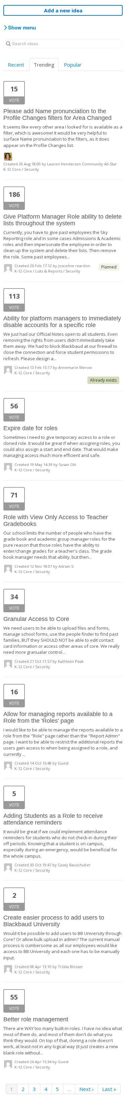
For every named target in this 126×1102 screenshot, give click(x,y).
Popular (73, 64)
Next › (86, 1089)
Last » (109, 1089)
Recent (16, 64)
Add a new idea (63, 10)
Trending (44, 64)
